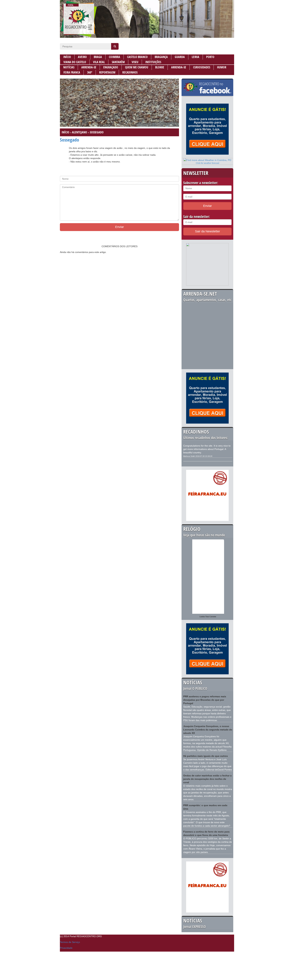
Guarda (180, 57)
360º (89, 72)
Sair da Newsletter (207, 231)
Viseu (135, 62)
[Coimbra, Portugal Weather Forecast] (207, 160)
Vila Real (99, 62)
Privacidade (66, 947)
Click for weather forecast (207, 163)
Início (67, 57)
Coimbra (114, 57)
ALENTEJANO (79, 132)
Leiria (195, 57)
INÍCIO (65, 132)
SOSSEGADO (97, 132)
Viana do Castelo (74, 62)
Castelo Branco (137, 57)
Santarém (118, 62)
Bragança (161, 57)
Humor (221, 67)
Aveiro (82, 57)
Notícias (68, 67)
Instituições (153, 62)
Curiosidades (201, 67)
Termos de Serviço (70, 942)
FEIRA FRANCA (71, 72)
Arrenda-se (88, 67)
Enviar (119, 227)
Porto (210, 57)
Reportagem (107, 72)
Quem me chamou (136, 67)
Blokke (159, 67)
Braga (98, 57)
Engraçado (110, 67)
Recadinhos (129, 72)
